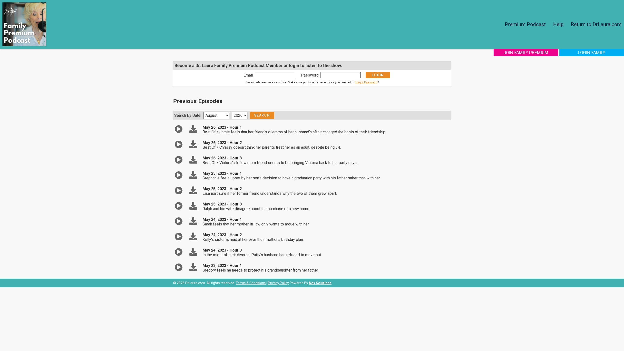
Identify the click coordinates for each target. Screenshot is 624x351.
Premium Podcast (525, 24)
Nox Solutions (320, 283)
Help (558, 24)
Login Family (591, 52)
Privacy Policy (278, 283)
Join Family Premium (526, 52)
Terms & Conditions (251, 283)
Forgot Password (366, 82)
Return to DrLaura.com (596, 24)
